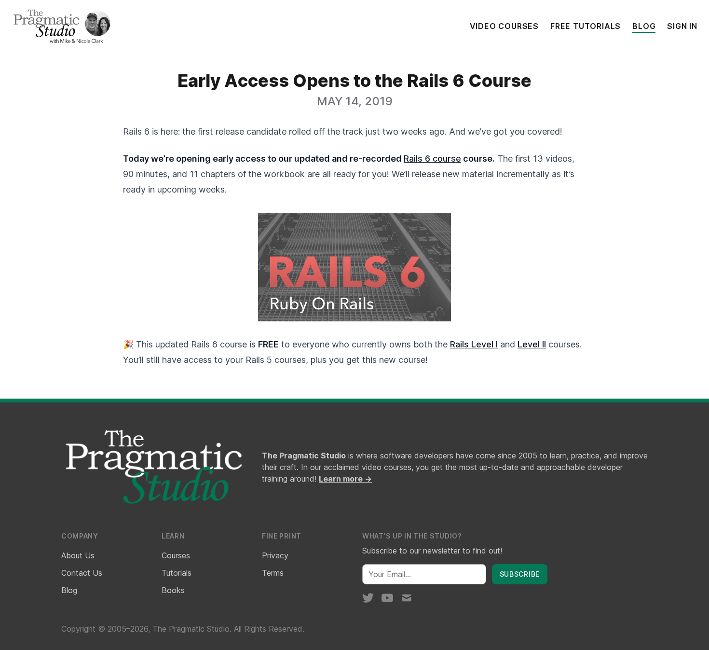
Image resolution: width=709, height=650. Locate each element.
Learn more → (345, 479)
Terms (273, 573)
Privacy (275, 555)
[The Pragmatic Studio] (61, 26)
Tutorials (176, 573)
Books (173, 590)
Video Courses (504, 26)
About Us (78, 555)
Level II (532, 344)
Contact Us (81, 573)
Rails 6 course (432, 158)
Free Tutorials (585, 26)
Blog (643, 26)
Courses (176, 555)
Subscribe (520, 574)
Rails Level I (474, 344)
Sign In (682, 26)
